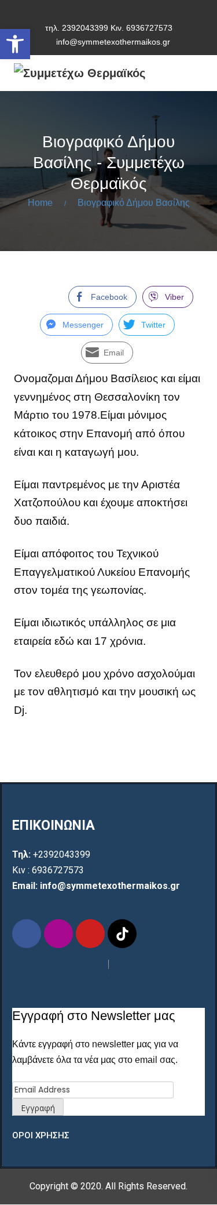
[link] (15, 44)
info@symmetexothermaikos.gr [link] (113, 41)
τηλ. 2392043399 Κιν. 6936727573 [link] (108, 27)
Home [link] (40, 203)
